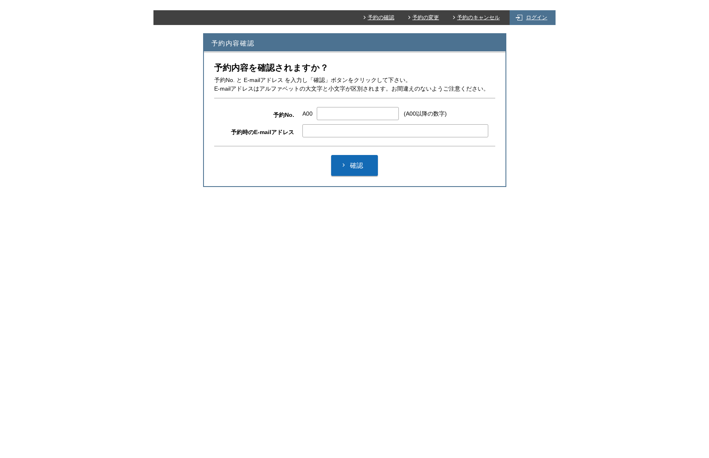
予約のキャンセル (478, 17)
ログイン (536, 17)
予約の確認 (381, 17)
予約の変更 (425, 17)
